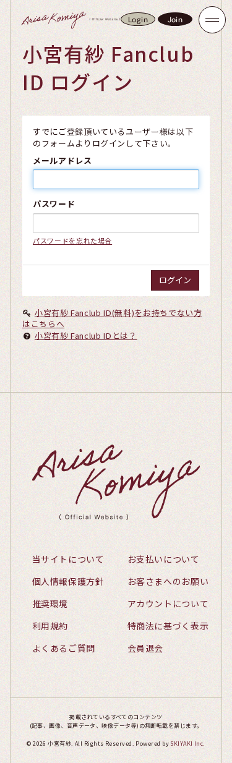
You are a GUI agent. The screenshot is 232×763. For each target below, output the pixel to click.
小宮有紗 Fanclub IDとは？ (86, 335)
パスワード (54, 204)
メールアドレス (62, 160)
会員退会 (145, 648)
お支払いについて (163, 559)
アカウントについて (168, 603)
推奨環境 (50, 603)
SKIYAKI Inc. (187, 744)
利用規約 (50, 626)
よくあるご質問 (64, 648)
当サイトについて (68, 559)
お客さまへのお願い (168, 581)
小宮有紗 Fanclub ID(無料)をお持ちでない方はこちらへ (112, 318)
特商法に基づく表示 (168, 626)
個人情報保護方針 (68, 581)
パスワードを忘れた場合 (72, 240)
